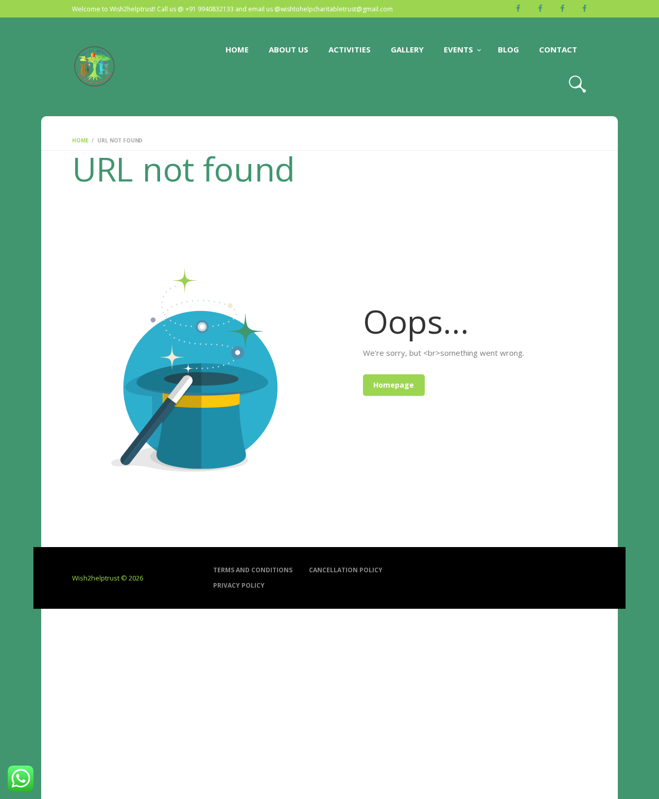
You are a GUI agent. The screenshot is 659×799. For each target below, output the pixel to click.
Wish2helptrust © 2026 (107, 578)
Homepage (393, 385)
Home (80, 140)
